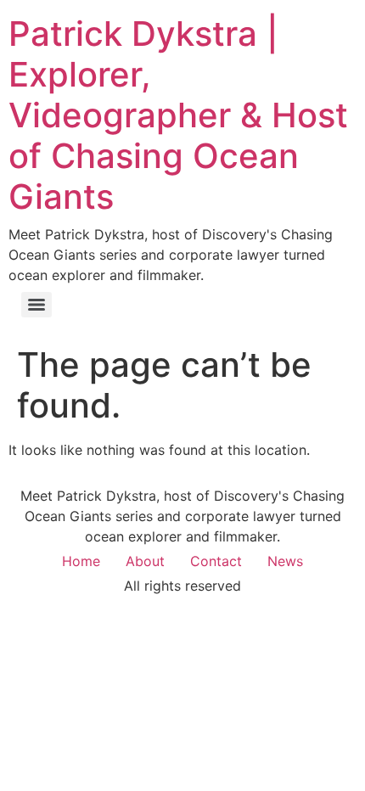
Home (81, 561)
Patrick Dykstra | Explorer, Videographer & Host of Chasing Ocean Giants (178, 115)
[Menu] (36, 304)
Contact (216, 561)
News (285, 561)
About (145, 561)
